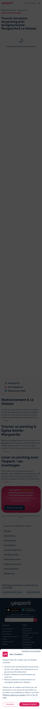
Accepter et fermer (29, 704)
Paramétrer (10, 704)
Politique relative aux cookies (14, 695)
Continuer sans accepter (31, 651)
